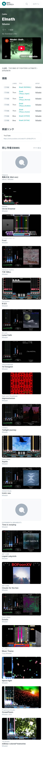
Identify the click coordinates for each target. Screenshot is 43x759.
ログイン (36, 4)
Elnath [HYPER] (24, 116)
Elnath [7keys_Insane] (24, 111)
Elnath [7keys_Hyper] (24, 92)
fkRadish (6, 24)
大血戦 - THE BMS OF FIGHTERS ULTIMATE (19, 68)
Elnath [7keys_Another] (24, 105)
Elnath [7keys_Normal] (24, 99)
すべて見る (37, 148)
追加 (11, 30)
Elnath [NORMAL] (25, 87)
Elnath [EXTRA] (24, 120)
